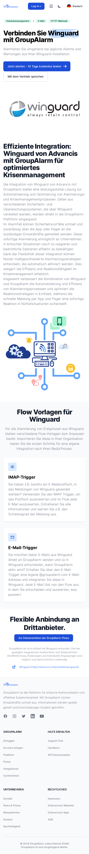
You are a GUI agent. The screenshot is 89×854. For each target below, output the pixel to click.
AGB (50, 819)
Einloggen (9, 740)
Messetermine (11, 812)
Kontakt (7, 798)
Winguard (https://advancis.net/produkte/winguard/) (49, 666)
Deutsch (77, 6)
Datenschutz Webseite (61, 805)
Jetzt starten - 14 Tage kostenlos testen (34, 66)
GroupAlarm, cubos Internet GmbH (49, 843)
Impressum (54, 798)
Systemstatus (11, 775)
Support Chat (55, 740)
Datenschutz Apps (58, 812)
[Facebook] (5, 716)
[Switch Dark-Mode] (59, 6)
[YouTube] (42, 716)
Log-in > (36, 6)
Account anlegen (13, 747)
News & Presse (12, 805)
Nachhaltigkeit (11, 826)
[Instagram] (14, 716)
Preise (7, 761)
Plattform (8, 754)
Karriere (7, 819)
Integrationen (11, 768)
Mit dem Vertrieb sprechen (25, 76)
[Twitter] (24, 716)
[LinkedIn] (33, 716)
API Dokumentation (59, 754)
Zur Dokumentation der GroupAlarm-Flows (43, 637)
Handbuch (54, 747)
